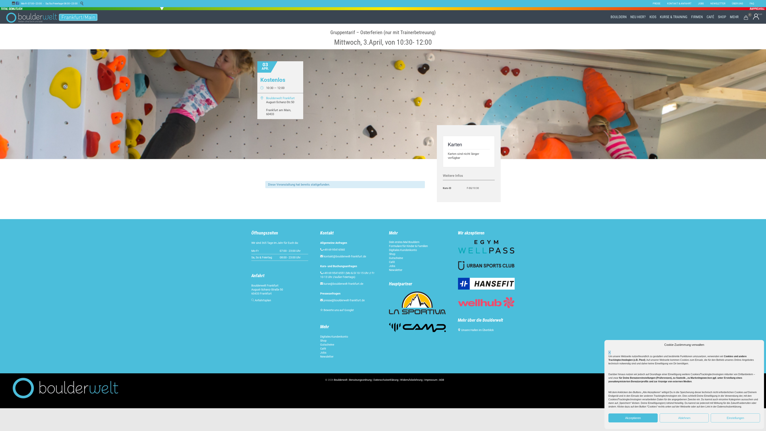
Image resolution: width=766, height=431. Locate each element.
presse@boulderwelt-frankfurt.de (344, 300)
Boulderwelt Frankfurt (280, 98)
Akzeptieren (633, 418)
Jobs (323, 352)
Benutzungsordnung (360, 379)
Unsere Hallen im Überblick (477, 330)
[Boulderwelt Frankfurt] (52, 17)
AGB (441, 379)
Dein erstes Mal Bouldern (404, 242)
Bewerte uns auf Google (338, 310)
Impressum (430, 379)
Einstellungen (735, 418)
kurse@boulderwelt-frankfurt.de (343, 283)
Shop (323, 340)
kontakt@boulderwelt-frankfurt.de (345, 256)
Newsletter (327, 356)
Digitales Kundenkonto (334, 336)
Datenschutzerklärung (385, 379)
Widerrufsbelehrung (411, 379)
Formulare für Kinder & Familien (408, 246)
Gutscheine (327, 344)
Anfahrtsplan (263, 300)
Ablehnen (684, 418)
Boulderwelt (340, 379)
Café (323, 348)
